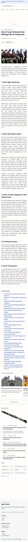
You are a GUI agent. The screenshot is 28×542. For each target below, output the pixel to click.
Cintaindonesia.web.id (6, 66)
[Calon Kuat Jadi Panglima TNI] (14, 442)
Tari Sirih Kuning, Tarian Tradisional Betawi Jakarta (14, 451)
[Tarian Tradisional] (11, 448)
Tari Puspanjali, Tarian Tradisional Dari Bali (14, 356)
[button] (24, 6)
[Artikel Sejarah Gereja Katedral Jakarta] (11, 380)
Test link (3, 2)
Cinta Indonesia (7, 6)
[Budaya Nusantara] (12, 435)
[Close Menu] (26, 2)
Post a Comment (14, 402)
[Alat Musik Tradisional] (12, 425)
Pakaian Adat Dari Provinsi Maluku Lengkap (14, 308)
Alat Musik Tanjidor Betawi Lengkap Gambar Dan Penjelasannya (14, 428)
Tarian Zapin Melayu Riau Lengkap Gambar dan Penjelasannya (14, 458)
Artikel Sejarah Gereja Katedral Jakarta (11, 388)
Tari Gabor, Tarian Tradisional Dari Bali (13, 365)
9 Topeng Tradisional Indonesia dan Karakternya (12, 438)
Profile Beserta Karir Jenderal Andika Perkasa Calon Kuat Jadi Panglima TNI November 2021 (14, 444)
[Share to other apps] (12, 42)
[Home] (2, 9)
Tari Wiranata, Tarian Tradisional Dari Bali (14, 350)
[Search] (26, 6)
